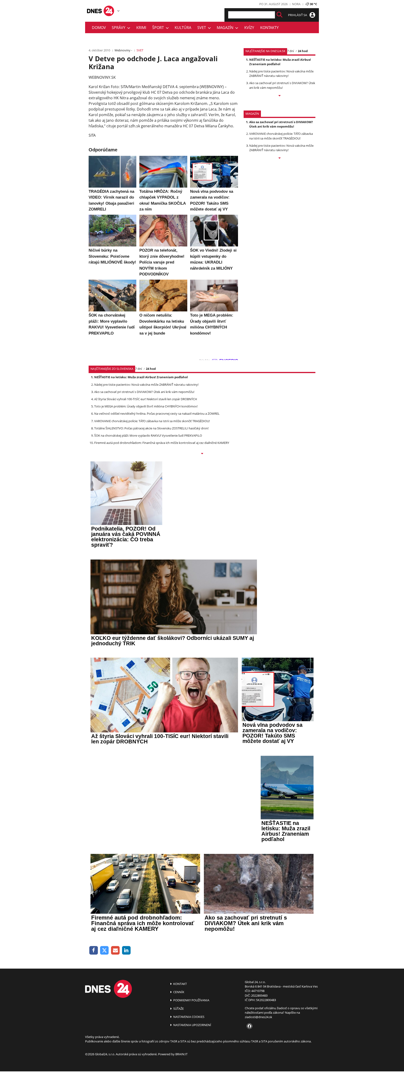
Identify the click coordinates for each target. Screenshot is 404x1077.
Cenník (178, 992)
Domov (99, 27)
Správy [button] (119, 27)
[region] (118, 11)
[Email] (115, 950)
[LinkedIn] (126, 950)
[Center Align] (279, 14)
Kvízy (249, 27)
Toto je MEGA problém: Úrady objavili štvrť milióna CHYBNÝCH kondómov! (146, 406)
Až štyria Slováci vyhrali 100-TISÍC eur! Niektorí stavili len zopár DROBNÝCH (145, 399)
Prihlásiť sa (298, 15)
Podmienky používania (191, 1000)
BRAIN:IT (181, 1054)
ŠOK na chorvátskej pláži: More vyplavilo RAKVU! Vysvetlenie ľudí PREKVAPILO (148, 435)
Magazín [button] (226, 27)
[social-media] (248, 1026)
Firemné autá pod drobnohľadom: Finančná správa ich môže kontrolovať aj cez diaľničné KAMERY (161, 443)
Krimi (141, 27)
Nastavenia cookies (188, 1017)
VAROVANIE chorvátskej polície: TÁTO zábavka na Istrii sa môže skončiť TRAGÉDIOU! (281, 136)
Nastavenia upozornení (192, 1025)
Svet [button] (202, 27)
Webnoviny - (123, 50)
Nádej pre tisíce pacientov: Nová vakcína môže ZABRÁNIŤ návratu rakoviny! (281, 73)
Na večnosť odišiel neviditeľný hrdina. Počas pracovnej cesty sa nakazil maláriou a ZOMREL (157, 413)
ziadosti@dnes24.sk (258, 1017)
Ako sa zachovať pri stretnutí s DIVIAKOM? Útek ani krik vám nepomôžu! (282, 85)
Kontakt (180, 984)
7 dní (290, 51)
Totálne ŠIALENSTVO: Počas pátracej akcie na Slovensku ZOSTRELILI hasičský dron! (151, 428)
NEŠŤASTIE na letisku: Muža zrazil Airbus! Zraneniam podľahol (280, 61)
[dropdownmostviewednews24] (279, 96)
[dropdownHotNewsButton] (279, 158)
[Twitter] (105, 950)
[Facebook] (94, 950)
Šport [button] (159, 27)
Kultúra (183, 27)
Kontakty (269, 27)
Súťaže (178, 1008)
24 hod (303, 51)
